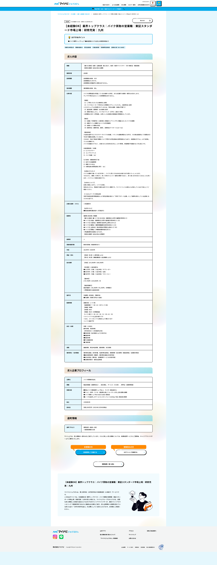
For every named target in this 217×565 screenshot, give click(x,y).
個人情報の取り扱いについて (107, 534)
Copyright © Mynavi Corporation (73, 547)
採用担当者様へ (146, 1)
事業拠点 (137, 547)
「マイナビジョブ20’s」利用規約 (109, 538)
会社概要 (123, 547)
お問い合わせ (132, 538)
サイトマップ (132, 534)
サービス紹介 (130, 547)
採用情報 (143, 547)
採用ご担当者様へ (151, 531)
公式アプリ (103, 531)
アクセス (131, 531)
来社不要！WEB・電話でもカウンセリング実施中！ (108, 9)
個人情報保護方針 (150, 547)
